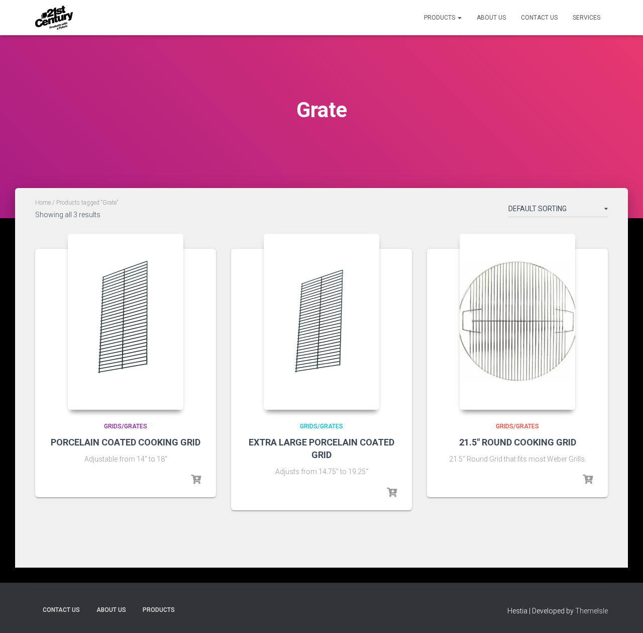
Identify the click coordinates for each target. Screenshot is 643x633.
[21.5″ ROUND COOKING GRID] (517, 322)
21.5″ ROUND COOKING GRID (517, 442)
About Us (491, 17)
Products (440, 17)
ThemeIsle (591, 611)
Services (586, 17)
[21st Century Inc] (54, 17)
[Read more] (196, 480)
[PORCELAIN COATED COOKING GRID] (125, 322)
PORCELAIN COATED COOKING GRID (125, 442)
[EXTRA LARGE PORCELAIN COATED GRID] (321, 322)
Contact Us (539, 17)
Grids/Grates (125, 426)
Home (43, 202)
